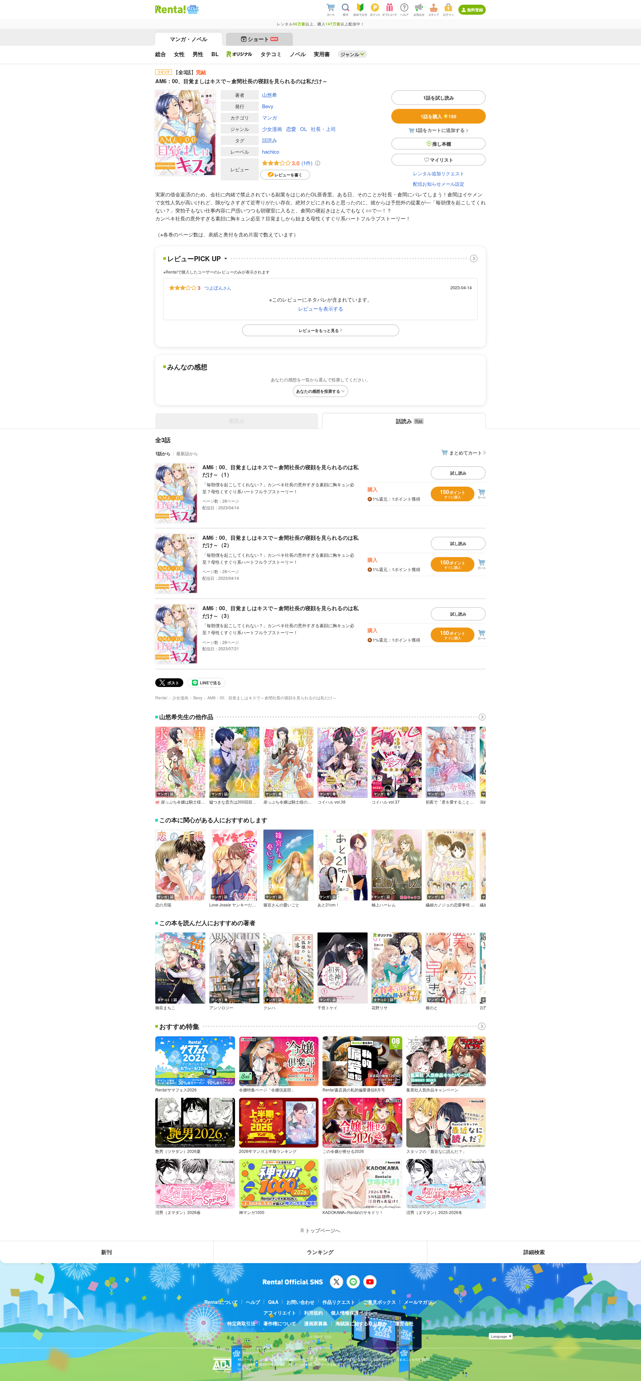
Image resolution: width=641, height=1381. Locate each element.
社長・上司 (323, 128)
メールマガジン (420, 1302)
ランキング (320, 1252)
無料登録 (475, 10)
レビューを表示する (320, 308)
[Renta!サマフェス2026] (192, 9)
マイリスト (441, 159)
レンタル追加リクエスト (438, 173)
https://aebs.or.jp (249, 1369)
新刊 (106, 1252)
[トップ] (170, 9)
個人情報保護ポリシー (354, 1312)
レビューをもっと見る (319, 330)
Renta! (161, 697)
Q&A (273, 1302)
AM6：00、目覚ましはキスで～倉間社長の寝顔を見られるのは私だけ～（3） (280, 611)
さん (217, 287)
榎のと (432, 1007)
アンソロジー (221, 1007)
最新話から (187, 453)
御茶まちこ (165, 1007)
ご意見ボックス (379, 1302)
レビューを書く (288, 175)
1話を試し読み (438, 97)
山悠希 (269, 94)
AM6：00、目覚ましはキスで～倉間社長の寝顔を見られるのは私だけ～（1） (280, 470)
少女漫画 (272, 128)
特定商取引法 (241, 1323)
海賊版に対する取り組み (361, 1323)
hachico (270, 151)
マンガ (269, 117)
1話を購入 (438, 116)
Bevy (267, 106)
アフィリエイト (279, 1312)
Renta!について (221, 1302)
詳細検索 (534, 1252)
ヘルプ (253, 1302)
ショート (262, 39)
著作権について (279, 1323)
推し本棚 (441, 143)
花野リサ (380, 1007)
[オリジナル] (239, 54)
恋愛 (291, 128)
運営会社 (404, 1323)
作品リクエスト (339, 1302)
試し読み (458, 473)
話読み (269, 140)
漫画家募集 (316, 1323)
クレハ (269, 1007)
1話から (163, 453)
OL (303, 128)
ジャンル (350, 54)
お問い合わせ (300, 1302)
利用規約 (313, 1312)
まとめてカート (465, 452)
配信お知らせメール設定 (438, 183)
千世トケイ (327, 1007)
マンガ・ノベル (188, 39)
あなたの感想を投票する (318, 391)
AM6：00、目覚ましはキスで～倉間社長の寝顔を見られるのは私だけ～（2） (280, 541)
